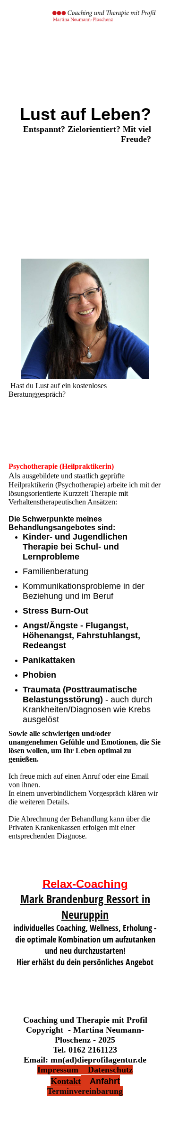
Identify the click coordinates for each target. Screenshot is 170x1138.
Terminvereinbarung (85, 1091)
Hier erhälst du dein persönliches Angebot (85, 962)
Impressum (62, 1069)
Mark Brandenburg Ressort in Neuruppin (85, 906)
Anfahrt (100, 1081)
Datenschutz (110, 1069)
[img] (104, 16)
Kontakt (66, 1081)
